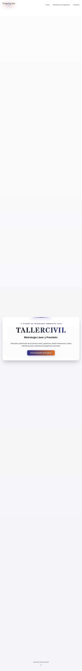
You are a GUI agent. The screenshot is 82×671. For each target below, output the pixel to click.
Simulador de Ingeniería (61, 5)
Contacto (76, 5)
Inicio (48, 5)
